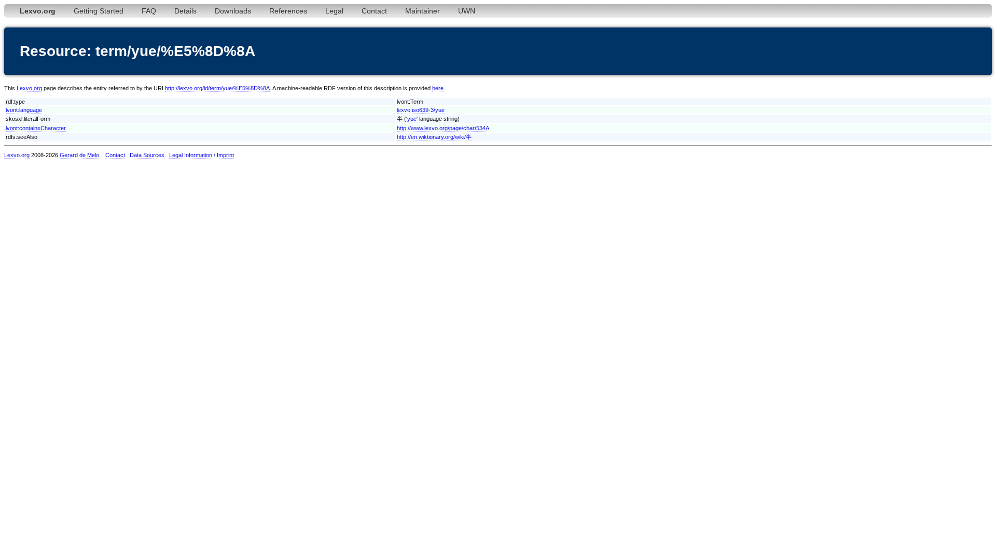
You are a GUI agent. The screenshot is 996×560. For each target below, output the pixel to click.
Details (185, 11)
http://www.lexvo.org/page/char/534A (443, 128)
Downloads (233, 11)
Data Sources (147, 155)
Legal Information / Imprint (201, 155)
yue (412, 119)
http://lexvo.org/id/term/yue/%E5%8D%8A (217, 88)
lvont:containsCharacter (36, 128)
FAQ (149, 11)
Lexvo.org (29, 88)
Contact (374, 11)
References (288, 11)
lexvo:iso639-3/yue (421, 110)
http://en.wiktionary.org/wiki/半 (434, 137)
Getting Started (98, 11)
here (438, 88)
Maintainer (422, 11)
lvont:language (24, 110)
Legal (334, 11)
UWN (466, 11)
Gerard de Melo (79, 155)
